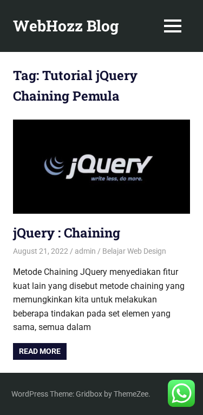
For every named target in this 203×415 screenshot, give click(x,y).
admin (85, 251)
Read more (40, 351)
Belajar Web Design (134, 251)
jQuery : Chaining (66, 232)
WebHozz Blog (66, 26)
